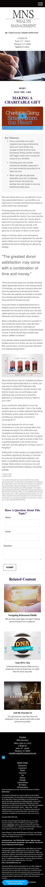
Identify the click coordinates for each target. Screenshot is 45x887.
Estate (22, 770)
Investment (22, 768)
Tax (22, 775)
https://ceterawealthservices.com (11, 862)
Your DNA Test (22, 662)
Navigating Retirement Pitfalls (22, 615)
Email (7, 531)
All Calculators (22, 787)
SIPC (12, 825)
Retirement (22, 765)
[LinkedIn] (3, 757)
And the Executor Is (22, 712)
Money (22, 777)
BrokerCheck (6, 791)
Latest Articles (22, 782)
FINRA (9, 825)
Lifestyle (22, 780)
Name (8, 517)
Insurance (22, 773)
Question (8, 545)
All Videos (22, 785)
